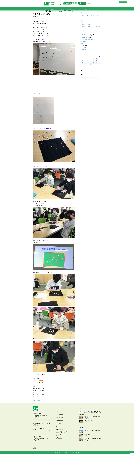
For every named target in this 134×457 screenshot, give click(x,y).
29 (87, 64)
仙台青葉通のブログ (37, 400)
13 (82, 60)
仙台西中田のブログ (84, 43)
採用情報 (90, 9)
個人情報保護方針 (59, 438)
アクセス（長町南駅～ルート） (61, 434)
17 (93, 60)
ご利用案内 (73, 9)
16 (90, 60)
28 (85, 64)
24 (93, 62)
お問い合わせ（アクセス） (80, 9)
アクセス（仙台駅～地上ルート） (61, 431)
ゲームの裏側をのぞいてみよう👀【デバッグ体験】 (90, 26)
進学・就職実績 (47, 9)
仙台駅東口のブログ (84, 37)
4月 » (87, 66)
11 (96, 58)
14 (85, 60)
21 (85, 62)
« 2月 (82, 66)
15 (87, 60)
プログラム (58, 425)
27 (82, 64)
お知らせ (69, 9)
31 (93, 64)
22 (87, 62)
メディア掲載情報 (84, 47)
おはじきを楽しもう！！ (85, 19)
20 (82, 62)
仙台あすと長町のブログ (85, 39)
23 (90, 62)
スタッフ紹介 (60, 9)
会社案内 (86, 9)
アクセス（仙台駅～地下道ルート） (62, 432)
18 (96, 60)
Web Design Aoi (76, 452)
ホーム (43, 9)
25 (96, 62)
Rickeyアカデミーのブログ (86, 34)
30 (90, 64)
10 (93, 58)
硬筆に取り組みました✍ (85, 24)
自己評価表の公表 (84, 49)
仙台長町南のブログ (84, 41)
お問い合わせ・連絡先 (59, 429)
